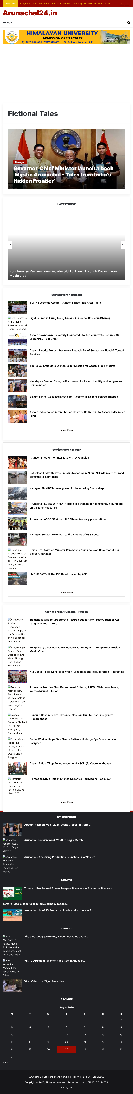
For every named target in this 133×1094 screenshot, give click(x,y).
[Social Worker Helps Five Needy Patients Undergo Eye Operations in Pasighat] (17, 748)
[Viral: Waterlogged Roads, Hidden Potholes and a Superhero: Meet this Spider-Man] (12, 945)
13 (66, 1034)
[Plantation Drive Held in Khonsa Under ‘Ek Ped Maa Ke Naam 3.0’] (17, 786)
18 (30, 1042)
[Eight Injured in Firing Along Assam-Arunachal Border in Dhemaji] (17, 323)
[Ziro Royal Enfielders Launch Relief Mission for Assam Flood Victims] (17, 370)
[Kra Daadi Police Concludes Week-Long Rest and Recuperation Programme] (17, 676)
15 (103, 1034)
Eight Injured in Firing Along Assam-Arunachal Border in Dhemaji (70, 318)
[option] (66, 245)
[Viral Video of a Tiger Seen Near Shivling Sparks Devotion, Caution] (12, 985)
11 (30, 1034)
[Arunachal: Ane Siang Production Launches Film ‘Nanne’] (12, 864)
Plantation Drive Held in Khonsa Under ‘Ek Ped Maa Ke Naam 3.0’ (70, 778)
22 (102, 1042)
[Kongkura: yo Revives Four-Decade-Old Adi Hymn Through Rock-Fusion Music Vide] (17, 657)
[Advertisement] (66, 75)
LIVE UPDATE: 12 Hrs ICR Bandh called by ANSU (59, 574)
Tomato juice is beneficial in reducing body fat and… (35, 903)
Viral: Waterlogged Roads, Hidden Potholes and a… (56, 936)
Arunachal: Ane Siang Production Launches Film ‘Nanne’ (59, 857)
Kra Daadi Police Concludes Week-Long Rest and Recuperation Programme (77, 671)
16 (121, 1034)
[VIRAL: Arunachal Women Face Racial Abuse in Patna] (12, 968)
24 (12, 1049)
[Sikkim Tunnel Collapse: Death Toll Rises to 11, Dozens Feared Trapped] (17, 401)
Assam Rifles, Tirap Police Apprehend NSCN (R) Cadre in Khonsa (70, 763)
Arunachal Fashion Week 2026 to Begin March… (54, 840)
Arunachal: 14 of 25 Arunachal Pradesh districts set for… (59, 910)
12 (48, 1034)
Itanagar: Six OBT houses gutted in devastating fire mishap (67, 488)
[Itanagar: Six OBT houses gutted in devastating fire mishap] (17, 493)
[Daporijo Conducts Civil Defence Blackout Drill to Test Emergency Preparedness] (17, 724)
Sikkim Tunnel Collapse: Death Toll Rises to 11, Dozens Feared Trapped (74, 396)
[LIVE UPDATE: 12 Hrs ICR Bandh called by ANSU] (17, 578)
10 (12, 1034)
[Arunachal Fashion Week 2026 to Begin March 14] (12, 845)
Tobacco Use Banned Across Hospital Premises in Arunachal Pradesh (68, 888)
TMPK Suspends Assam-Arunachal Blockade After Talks (65, 302)
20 (66, 1042)
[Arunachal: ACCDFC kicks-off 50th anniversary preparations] (17, 523)
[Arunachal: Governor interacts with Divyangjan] (17, 462)
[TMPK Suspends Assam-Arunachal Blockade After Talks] (17, 307)
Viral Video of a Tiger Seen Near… (45, 981)
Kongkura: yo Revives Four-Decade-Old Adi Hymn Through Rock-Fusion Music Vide (65, 3)
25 (30, 1049)
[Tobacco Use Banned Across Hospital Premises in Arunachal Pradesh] (12, 893)
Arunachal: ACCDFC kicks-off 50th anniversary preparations (68, 519)
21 (84, 1042)
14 (84, 1034)
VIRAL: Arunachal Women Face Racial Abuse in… (54, 960)
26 (48, 1049)
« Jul (5, 1062)
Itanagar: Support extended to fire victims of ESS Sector (65, 534)
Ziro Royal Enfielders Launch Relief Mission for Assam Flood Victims (72, 365)
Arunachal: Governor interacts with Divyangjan (59, 457)
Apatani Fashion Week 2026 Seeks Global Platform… (57, 824)
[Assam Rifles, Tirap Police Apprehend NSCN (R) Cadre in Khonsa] (17, 768)
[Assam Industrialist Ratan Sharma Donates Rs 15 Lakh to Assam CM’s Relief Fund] (17, 416)
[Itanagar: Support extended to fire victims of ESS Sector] (17, 539)
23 (121, 1042)
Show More (66, 430)
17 (12, 1042)
